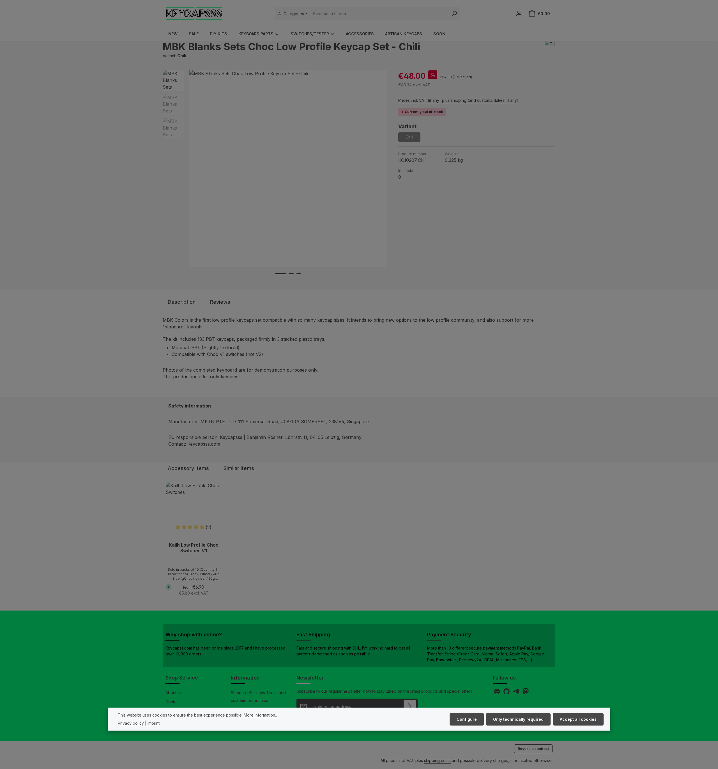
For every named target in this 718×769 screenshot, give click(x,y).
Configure (467, 719)
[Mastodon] (526, 692)
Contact (172, 701)
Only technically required (518, 719)
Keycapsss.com (203, 444)
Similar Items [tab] (239, 468)
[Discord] (497, 692)
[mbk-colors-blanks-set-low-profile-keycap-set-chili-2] (287, 168)
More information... (261, 715)
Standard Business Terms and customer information (258, 696)
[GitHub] (507, 692)
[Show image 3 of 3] (298, 273)
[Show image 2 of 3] (291, 273)
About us (173, 692)
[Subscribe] (410, 706)
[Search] (454, 13)
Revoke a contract (533, 749)
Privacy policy (131, 723)
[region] (275, 180)
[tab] (182, 302)
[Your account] (518, 13)
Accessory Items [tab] (188, 468)
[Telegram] (516, 692)
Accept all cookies (578, 719)
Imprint (154, 723)
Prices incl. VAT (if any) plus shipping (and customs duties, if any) (458, 100)
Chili (413, 138)
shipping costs (437, 760)
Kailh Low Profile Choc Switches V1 (193, 547)
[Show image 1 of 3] (280, 273)
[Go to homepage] (194, 13)
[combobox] (379, 13)
